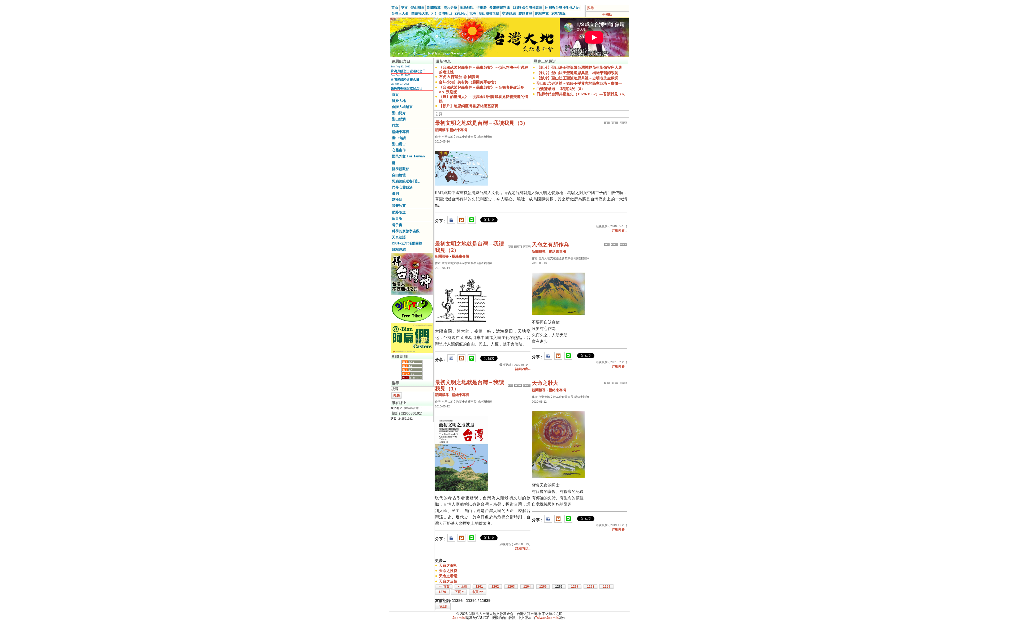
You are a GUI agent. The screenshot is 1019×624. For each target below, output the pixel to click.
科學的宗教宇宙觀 (406, 231)
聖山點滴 (399, 119)
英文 (404, 8)
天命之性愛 (448, 571)
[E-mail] (623, 121)
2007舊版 (558, 13)
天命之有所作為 (550, 244)
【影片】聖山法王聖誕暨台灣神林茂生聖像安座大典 (579, 67)
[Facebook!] (451, 221)
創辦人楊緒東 (402, 107)
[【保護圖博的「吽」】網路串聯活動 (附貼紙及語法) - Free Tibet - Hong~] (412, 321)
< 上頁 (462, 586)
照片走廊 (450, 8)
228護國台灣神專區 (527, 8)
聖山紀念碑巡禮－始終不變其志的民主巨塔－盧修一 (579, 83)
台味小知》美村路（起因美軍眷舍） (468, 82)
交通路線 (509, 13)
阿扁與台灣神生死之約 (562, 8)
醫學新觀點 (400, 169)
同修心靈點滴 (402, 187)
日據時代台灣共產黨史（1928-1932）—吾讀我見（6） (582, 94)
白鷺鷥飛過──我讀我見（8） (561, 89)
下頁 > (459, 592)
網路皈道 (399, 212)
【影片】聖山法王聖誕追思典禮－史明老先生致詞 (577, 78)
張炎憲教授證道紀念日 (406, 88)
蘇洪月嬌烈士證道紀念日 (408, 71)
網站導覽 (542, 13)
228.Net (461, 13)
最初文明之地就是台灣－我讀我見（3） (481, 123)
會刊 (395, 193)
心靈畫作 (399, 150)
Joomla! (459, 618)
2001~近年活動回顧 (407, 243)
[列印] (614, 121)
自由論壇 (399, 175)
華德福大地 (420, 13)
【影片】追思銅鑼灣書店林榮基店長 (468, 106)
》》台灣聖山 (441, 13)
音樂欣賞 (399, 206)
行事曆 (481, 8)
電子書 (397, 225)
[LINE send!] (471, 221)
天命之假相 (448, 565)
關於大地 (399, 101)
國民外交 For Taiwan (408, 156)
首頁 (394, 8)
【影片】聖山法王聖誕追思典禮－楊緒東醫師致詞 (577, 73)
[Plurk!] (461, 221)
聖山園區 (417, 8)
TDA (472, 13)
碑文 (395, 125)
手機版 (607, 14)
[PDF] (607, 121)
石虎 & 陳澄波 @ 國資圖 (459, 77)
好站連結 (399, 249)
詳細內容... (619, 230)
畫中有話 (399, 138)
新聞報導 (434, 8)
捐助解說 (467, 8)
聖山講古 (399, 144)
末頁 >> (477, 592)
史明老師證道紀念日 (405, 79)
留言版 (397, 218)
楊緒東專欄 (400, 132)
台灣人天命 (400, 13)
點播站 (397, 199)
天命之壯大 (545, 383)
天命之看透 (448, 576)
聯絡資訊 (525, 13)
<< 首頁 (444, 586)
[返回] (443, 606)
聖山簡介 (399, 113)
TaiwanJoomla (547, 618)
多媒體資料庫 (499, 8)
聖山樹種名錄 (489, 13)
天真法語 (399, 237)
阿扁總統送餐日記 (406, 181)
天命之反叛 (448, 581)
